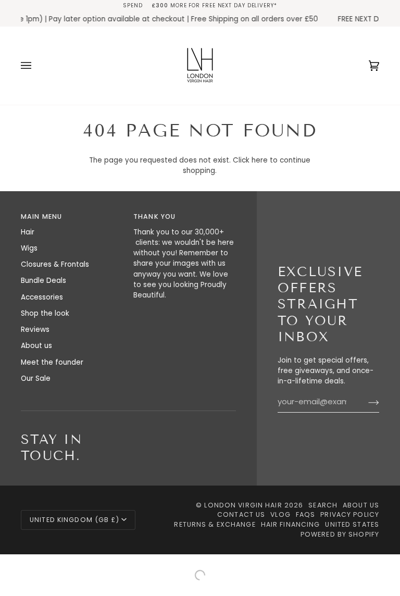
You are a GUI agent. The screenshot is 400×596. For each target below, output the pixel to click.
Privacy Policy (349, 514)
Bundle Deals (43, 280)
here (260, 160)
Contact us (241, 514)
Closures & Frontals (55, 264)
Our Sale (36, 378)
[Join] (365, 402)
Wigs (29, 248)
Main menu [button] (41, 216)
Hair (27, 232)
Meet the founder (52, 362)
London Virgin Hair (244, 505)
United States (352, 524)
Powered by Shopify (340, 534)
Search (323, 505)
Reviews (35, 329)
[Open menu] (36, 66)
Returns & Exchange (214, 524)
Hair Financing (290, 524)
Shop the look (45, 313)
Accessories (42, 297)
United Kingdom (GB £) (74, 519)
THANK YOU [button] (154, 216)
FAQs (306, 514)
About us (36, 346)
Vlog (280, 514)
